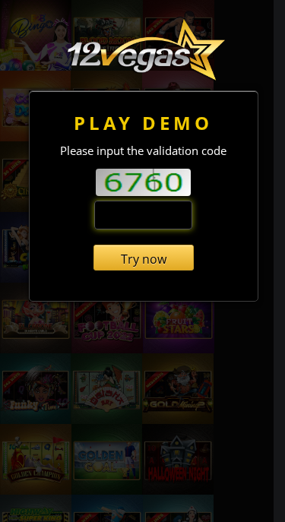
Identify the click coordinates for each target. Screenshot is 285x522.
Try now (143, 259)
